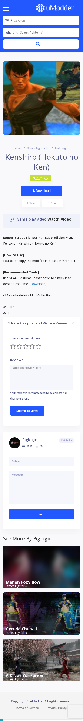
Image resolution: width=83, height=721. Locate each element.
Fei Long (60, 148)
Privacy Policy (57, 708)
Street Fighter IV (37, 148)
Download (43, 191)
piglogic (29, 439)
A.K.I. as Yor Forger (25, 675)
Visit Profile (66, 440)
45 (41, 446)
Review (16, 360)
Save (32, 203)
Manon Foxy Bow (23, 582)
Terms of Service (27, 708)
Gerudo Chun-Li (21, 629)
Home (18, 148)
